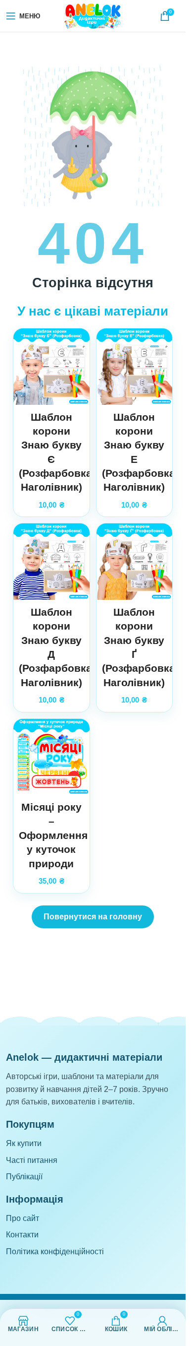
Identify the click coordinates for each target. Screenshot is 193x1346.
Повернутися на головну (93, 916)
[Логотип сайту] (93, 15)
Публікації (24, 1176)
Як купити (24, 1143)
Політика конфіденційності (55, 1251)
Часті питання (31, 1160)
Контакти (22, 1234)
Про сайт (22, 1218)
